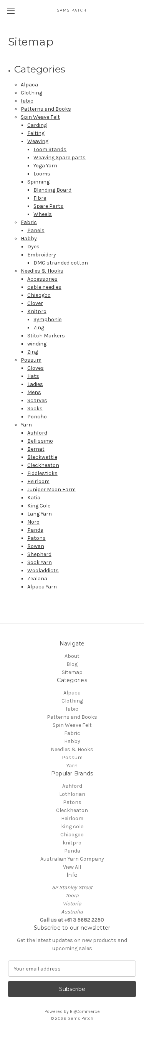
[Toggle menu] (10, 10)
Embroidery (41, 254)
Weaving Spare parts (59, 157)
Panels (36, 230)
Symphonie (47, 319)
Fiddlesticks (42, 473)
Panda (35, 530)
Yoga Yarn (45, 165)
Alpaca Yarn (42, 586)
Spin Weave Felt (40, 117)
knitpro (72, 842)
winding (36, 343)
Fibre (39, 198)
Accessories (42, 279)
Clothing (31, 92)
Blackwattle (42, 457)
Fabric (29, 222)
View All (72, 867)
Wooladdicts (43, 570)
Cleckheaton (43, 465)
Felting (36, 133)
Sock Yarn (39, 562)
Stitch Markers (46, 335)
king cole (72, 826)
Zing (38, 327)
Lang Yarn (39, 514)
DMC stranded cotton (60, 263)
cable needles (44, 287)
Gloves (35, 368)
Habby (29, 238)
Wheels (42, 214)
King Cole (38, 505)
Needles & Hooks (42, 271)
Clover (35, 303)
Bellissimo (40, 441)
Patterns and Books (46, 109)
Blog (72, 664)
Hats (33, 376)
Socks (35, 408)
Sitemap (72, 672)
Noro (33, 522)
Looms (41, 173)
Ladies (35, 384)
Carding (37, 125)
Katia (33, 497)
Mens (34, 392)
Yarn (26, 424)
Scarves (37, 400)
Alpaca (29, 84)
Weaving (37, 141)
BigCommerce (85, 1011)
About (72, 656)
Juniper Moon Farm (51, 489)
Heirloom (38, 481)
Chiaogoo (39, 295)
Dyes (33, 246)
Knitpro (36, 311)
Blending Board (52, 190)
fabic (27, 101)
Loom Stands (49, 149)
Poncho (37, 416)
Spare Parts (48, 206)
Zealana (37, 578)
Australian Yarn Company (72, 859)
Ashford (37, 433)
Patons (36, 538)
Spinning (38, 182)
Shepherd (39, 554)
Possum (31, 360)
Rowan (35, 546)
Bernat (36, 449)
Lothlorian (72, 794)
